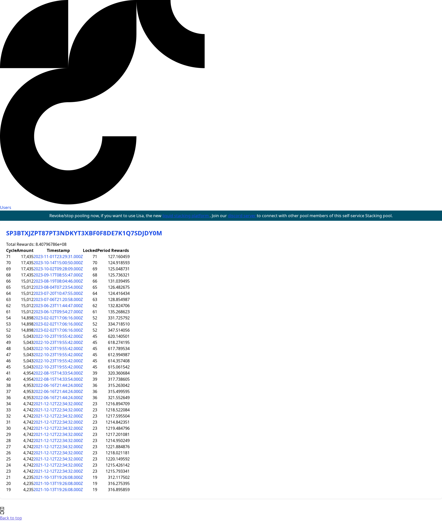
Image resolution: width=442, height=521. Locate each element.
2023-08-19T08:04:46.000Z (58, 281)
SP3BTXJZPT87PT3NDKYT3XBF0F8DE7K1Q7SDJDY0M (84, 233)
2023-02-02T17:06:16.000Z (58, 318)
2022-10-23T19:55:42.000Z (58, 336)
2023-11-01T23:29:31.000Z (58, 256)
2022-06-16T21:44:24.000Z (58, 385)
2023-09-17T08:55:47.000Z (58, 275)
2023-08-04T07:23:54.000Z (58, 287)
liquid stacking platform (186, 215)
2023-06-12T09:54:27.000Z (58, 312)
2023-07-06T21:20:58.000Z (58, 299)
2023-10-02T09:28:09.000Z (58, 269)
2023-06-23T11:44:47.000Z (58, 305)
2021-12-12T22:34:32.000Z (58, 404)
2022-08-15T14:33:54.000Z (58, 373)
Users (5, 207)
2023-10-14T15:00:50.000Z (58, 262)
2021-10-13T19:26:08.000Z (58, 477)
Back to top (11, 518)
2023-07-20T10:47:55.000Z (58, 293)
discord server (242, 215)
